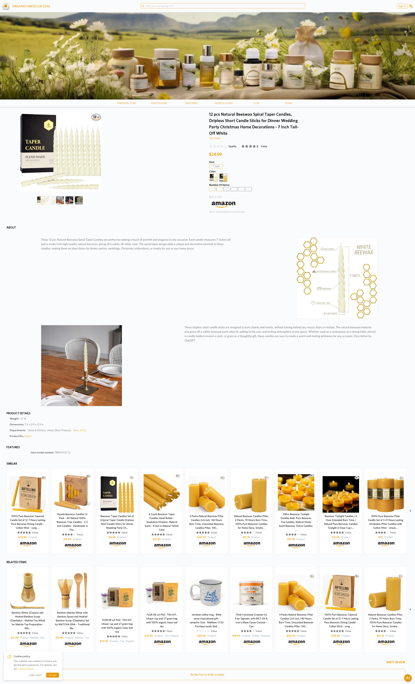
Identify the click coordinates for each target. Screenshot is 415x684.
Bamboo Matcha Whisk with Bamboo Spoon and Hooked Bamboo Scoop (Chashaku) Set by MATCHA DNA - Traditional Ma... (72, 620)
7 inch (216, 166)
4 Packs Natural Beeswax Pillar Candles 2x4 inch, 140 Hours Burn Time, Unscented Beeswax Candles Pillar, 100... (206, 522)
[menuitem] (402, 6)
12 (216, 189)
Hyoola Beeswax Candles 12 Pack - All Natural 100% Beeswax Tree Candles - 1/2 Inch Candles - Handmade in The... (72, 521)
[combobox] (223, 6)
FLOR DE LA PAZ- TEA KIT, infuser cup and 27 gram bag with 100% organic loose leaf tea (117, 625)
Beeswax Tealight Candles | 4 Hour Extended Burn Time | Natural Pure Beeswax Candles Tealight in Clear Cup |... (341, 522)
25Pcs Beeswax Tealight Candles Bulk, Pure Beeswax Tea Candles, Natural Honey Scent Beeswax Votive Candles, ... (296, 521)
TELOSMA (214, 138)
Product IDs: (21, 436)
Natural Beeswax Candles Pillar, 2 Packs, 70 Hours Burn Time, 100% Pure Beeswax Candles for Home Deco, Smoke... (251, 522)
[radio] (210, 146)
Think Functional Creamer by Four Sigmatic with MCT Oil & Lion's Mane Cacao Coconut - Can (251, 620)
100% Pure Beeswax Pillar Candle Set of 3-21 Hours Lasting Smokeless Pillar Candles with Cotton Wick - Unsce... (385, 522)
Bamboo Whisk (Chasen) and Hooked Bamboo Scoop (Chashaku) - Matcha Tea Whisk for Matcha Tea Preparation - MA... (27, 620)
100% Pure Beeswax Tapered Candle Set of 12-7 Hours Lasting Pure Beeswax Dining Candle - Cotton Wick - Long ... (27, 522)
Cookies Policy (25, 669)
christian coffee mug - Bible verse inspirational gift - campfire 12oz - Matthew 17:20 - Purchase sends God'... (207, 620)
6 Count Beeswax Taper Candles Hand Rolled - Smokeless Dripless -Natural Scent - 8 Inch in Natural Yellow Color (162, 521)
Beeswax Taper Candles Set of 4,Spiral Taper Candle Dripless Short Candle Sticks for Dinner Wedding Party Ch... (117, 522)
